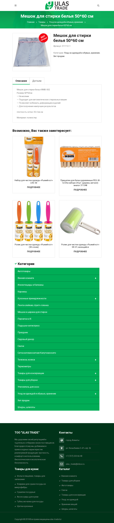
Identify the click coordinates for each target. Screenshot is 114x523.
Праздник (23, 332)
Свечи (21, 346)
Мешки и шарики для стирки (32, 312)
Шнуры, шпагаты (26, 407)
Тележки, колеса (57, 360)
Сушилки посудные (26, 492)
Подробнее (33, 187)
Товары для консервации (57, 373)
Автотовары (24, 271)
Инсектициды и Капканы (31, 285)
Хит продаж (59, 56)
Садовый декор (26, 339)
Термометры (24, 366)
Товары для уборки (57, 380)
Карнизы (22, 291)
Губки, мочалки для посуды (30, 501)
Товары (41, 22)
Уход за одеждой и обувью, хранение (66, 22)
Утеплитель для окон (28, 387)
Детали (36, 80)
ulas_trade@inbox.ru (75, 464)
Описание (21, 80)
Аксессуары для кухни (27, 497)
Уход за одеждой (69, 499)
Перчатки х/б (24, 319)
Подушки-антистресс (29, 325)
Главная (30, 22)
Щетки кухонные (25, 506)
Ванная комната (57, 278)
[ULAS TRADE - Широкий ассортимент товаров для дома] (57, 5)
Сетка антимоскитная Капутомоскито (37, 353)
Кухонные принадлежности (57, 298)
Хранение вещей (69, 504)
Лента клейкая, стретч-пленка (33, 305)
